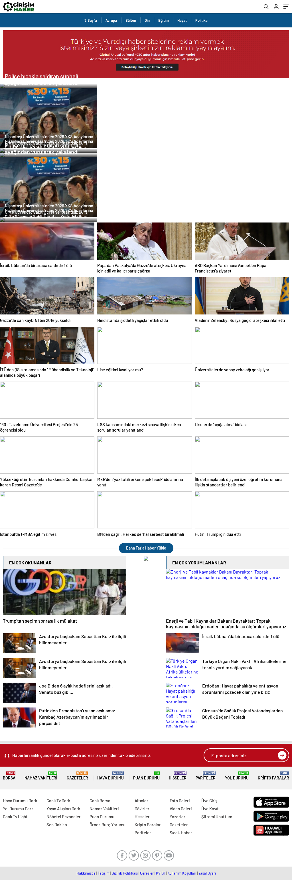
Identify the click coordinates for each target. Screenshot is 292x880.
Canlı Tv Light (15, 816)
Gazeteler (77, 775)
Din (147, 20)
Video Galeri (181, 808)
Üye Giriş (209, 800)
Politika (201, 20)
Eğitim (163, 20)
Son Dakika (56, 824)
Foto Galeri (180, 800)
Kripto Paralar (273, 775)
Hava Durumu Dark (20, 800)
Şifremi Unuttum (216, 816)
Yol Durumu (237, 775)
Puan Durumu (146, 775)
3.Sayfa (90, 20)
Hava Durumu (110, 775)
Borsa (9, 775)
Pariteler (206, 775)
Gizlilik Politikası (125, 873)
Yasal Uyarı (207, 873)
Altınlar (141, 800)
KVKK (160, 873)
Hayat (182, 20)
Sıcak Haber (181, 832)
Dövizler (142, 808)
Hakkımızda (86, 873)
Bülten (130, 20)
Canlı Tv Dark (58, 800)
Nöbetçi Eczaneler (63, 816)
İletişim (104, 873)
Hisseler (177, 775)
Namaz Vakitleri (41, 775)
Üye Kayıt (210, 808)
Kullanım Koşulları (181, 873)
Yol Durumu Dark (18, 808)
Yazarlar (177, 816)
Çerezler (147, 873)
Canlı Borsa (100, 800)
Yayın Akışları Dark (63, 808)
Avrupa (111, 20)
